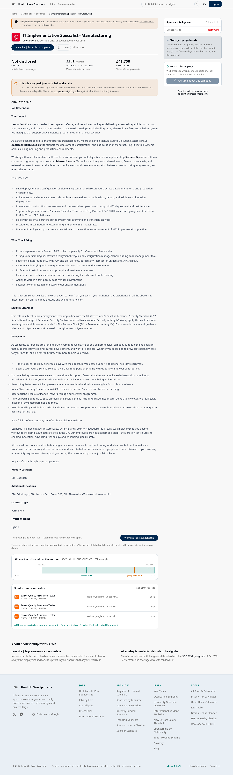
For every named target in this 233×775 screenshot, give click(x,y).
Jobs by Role (86, 700)
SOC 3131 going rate (193, 656)
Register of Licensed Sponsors (128, 692)
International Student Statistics (166, 712)
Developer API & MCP (203, 724)
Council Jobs (86, 705)
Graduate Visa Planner (204, 713)
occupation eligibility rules (67, 91)
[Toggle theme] (204, 4)
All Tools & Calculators (203, 691)
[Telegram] (21, 714)
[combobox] (170, 4)
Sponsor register (66, 3)
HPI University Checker (204, 718)
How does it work (198, 766)
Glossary (159, 743)
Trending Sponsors (127, 719)
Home (14, 13)
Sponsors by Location (128, 705)
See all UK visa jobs (145, 587)
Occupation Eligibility (166, 696)
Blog (156, 748)
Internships (85, 711)
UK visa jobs (26, 13)
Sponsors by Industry (128, 700)
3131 (70, 61)
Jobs (52, 3)
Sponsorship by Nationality (163, 730)
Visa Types (160, 691)
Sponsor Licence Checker (130, 725)
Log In (215, 4)
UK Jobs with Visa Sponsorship (89, 692)
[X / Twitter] (14, 714)
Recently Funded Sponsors (126, 712)
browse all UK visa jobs (42, 25)
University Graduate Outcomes (165, 703)
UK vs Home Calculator (204, 702)
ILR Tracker (197, 707)
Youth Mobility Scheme (167, 737)
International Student (91, 716)
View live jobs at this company (33, 47)
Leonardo (40, 13)
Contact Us (215, 766)
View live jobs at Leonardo (139, 537)
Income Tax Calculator (203, 696)
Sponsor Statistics (126, 730)
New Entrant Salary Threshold (165, 721)
